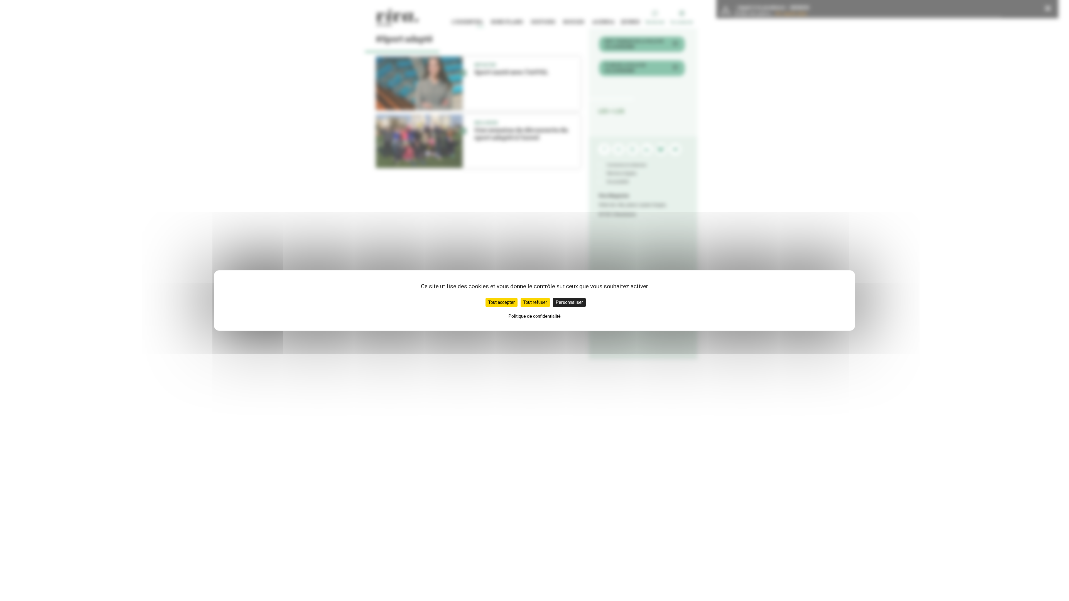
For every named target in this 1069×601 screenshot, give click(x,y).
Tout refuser (535, 302)
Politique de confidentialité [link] (534, 316)
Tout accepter (501, 302)
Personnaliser (569, 302)
